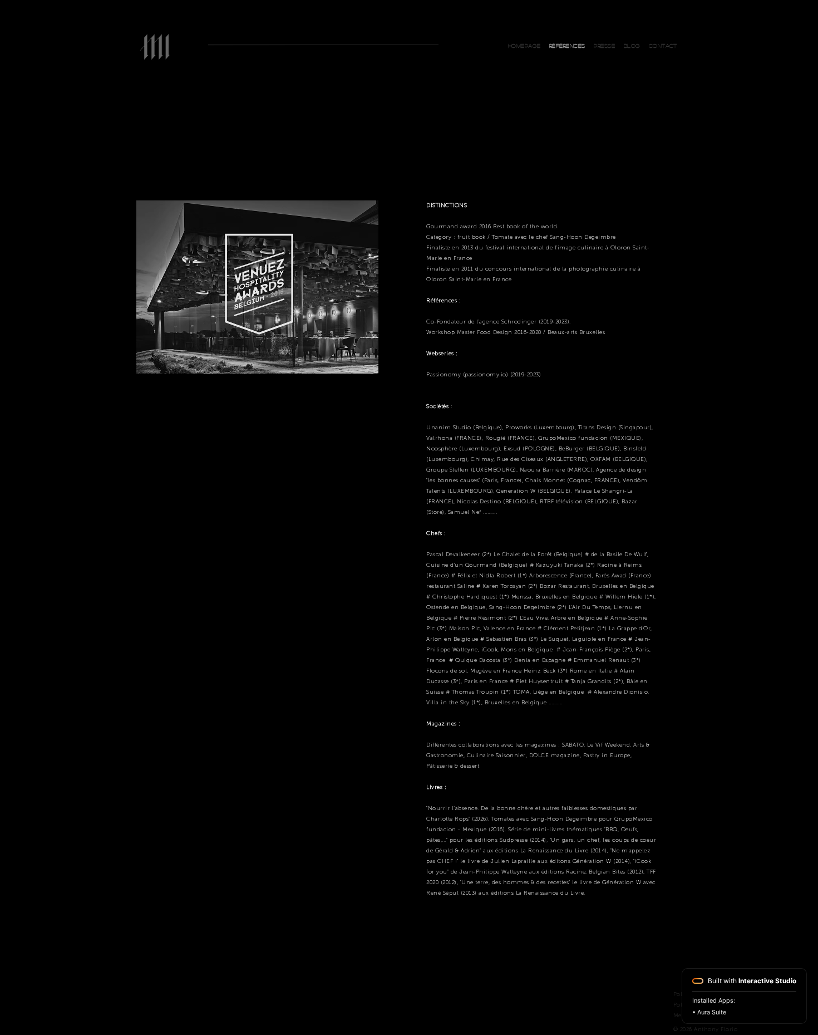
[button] (663, 46)
